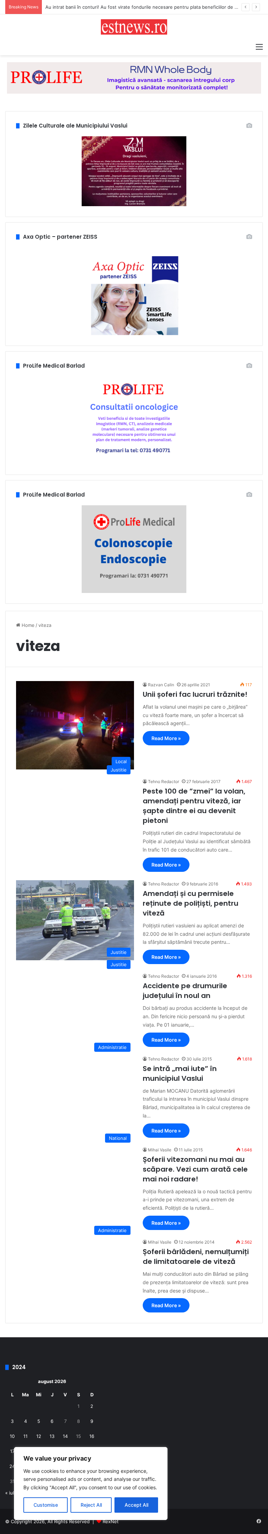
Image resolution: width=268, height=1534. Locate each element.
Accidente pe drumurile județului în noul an (185, 990)
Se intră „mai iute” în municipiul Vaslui (180, 1073)
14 (65, 1436)
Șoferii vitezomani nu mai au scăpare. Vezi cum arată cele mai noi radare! (195, 1169)
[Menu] (259, 46)
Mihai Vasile (159, 1149)
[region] (91, 1483)
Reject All (91, 1505)
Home (27, 625)
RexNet (111, 1521)
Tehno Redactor (163, 781)
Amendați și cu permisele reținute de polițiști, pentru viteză (190, 903)
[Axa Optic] (134, 77)
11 (25, 1436)
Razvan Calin (161, 684)
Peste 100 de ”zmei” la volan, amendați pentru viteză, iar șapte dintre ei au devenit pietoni (194, 805)
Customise (46, 1505)
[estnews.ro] (134, 27)
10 (12, 1436)
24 (12, 1466)
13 (52, 1436)
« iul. (10, 1493)
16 (91, 1436)
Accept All (136, 1505)
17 (12, 1451)
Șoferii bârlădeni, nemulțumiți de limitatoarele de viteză (196, 1256)
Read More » (166, 738)
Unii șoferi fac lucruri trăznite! (195, 694)
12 (38, 1436)
